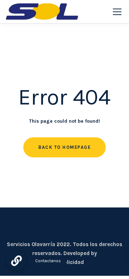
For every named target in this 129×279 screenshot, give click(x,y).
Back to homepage (64, 147)
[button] (16, 261)
